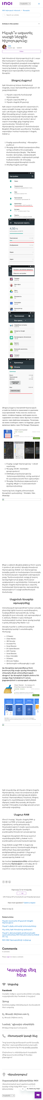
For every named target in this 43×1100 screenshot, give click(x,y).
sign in (9, 957)
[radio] (21, 893)
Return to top (6, 909)
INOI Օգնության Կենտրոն (11, 10)
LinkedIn (9, 882)
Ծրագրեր (26, 10)
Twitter (6, 882)
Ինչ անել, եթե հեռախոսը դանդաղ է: (17, 929)
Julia (9, 46)
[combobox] (21, 15)
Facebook (3, 882)
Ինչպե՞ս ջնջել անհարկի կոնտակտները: (19, 926)
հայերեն (24, 3)
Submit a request (29, 903)
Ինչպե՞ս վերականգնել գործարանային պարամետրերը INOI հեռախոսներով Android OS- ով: (20, 935)
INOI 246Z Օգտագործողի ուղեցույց (16, 940)
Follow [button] (21, 51)
